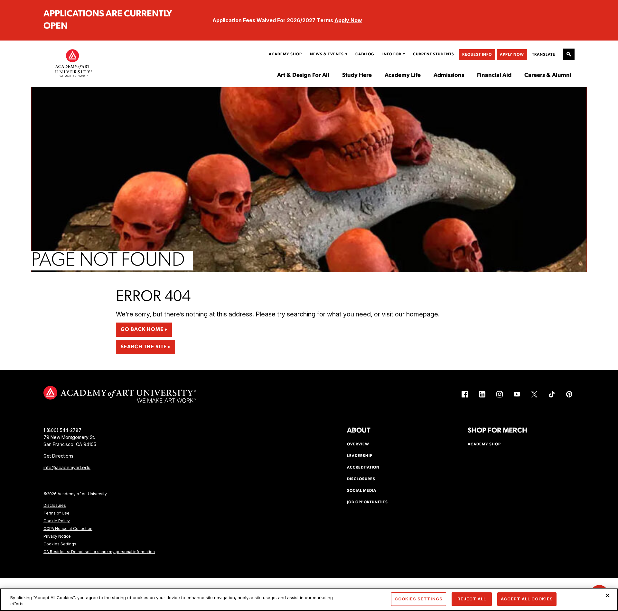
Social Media (361, 491)
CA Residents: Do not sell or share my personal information (99, 551)
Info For (391, 54)
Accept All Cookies (527, 598)
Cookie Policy (56, 520)
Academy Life (403, 75)
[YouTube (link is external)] (516, 394)
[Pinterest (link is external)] (569, 394)
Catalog (364, 54)
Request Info (477, 55)
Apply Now (348, 20)
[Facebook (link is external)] (464, 394)
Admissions (449, 75)
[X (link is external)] (534, 394)
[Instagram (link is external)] (499, 394)
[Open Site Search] (569, 54)
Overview (358, 444)
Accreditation (363, 468)
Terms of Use (56, 513)
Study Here (357, 75)
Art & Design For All (303, 75)
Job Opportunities (367, 502)
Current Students (433, 54)
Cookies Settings (59, 544)
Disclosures (54, 505)
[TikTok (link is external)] (551, 394)
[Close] (608, 595)
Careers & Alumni (547, 75)
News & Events (327, 54)
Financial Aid (494, 75)
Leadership (359, 456)
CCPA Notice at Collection (67, 528)
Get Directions (58, 456)
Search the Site (144, 347)
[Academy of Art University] (73, 63)
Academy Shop (285, 54)
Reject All (471, 598)
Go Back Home (142, 329)
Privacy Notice (57, 536)
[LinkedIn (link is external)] (482, 394)
